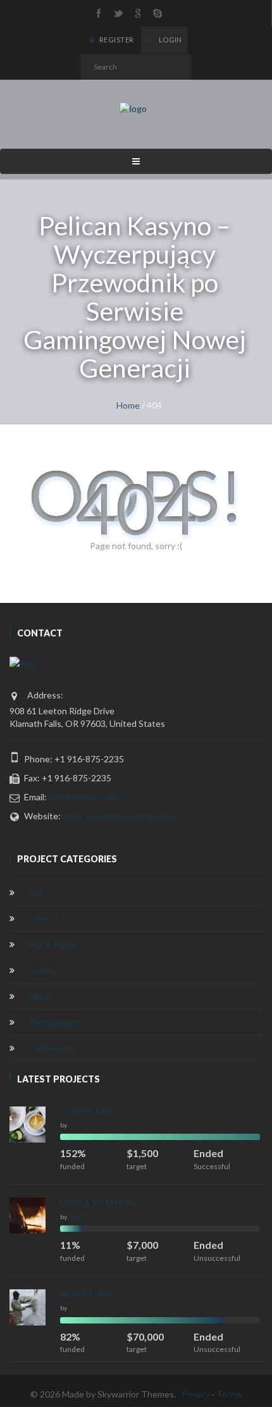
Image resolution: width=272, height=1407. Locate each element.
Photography (54, 1022)
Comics (43, 918)
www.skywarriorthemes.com (119, 815)
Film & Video (52, 944)
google (138, 13)
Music (40, 996)
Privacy (196, 1394)
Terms (229, 1394)
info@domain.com (83, 796)
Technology (51, 1048)
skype (157, 13)
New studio (88, 1294)
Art (35, 892)
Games (42, 970)
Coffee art (86, 1111)
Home (128, 405)
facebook (99, 13)
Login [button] (169, 39)
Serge (76, 1216)
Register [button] (116, 39)
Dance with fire (98, 1202)
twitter (118, 13)
